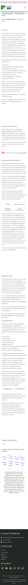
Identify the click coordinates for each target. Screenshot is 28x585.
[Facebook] (2, 568)
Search (4, 559)
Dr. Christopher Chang (9, 19)
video (11, 247)
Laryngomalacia (22, 152)
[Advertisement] (14, 115)
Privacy (4, 554)
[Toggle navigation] (25, 7)
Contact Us (5, 552)
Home (3, 550)
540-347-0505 (6, 540)
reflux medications (11, 297)
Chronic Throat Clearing (11, 463)
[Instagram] (18, 568)
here (14, 249)
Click (10, 492)
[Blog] (10, 568)
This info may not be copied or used (11, 579)
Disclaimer (4, 557)
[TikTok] (22, 568)
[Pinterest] (14, 568)
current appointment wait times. (17, 2)
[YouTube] (6, 568)
